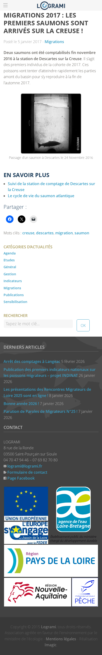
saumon (81, 233)
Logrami (48, 626)
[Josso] (51, 5)
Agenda (10, 253)
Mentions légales (61, 639)
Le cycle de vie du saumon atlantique (41, 195)
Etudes (9, 260)
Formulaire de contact (27, 472)
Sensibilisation (15, 301)
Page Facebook (21, 478)
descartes (45, 233)
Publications (14, 295)
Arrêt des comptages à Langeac (32, 361)
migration (64, 233)
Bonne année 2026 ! (21, 403)
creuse (28, 233)
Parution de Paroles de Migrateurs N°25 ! (40, 411)
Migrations (54, 41)
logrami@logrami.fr (24, 466)
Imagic (50, 644)
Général (10, 267)
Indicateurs (13, 281)
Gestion (10, 274)
